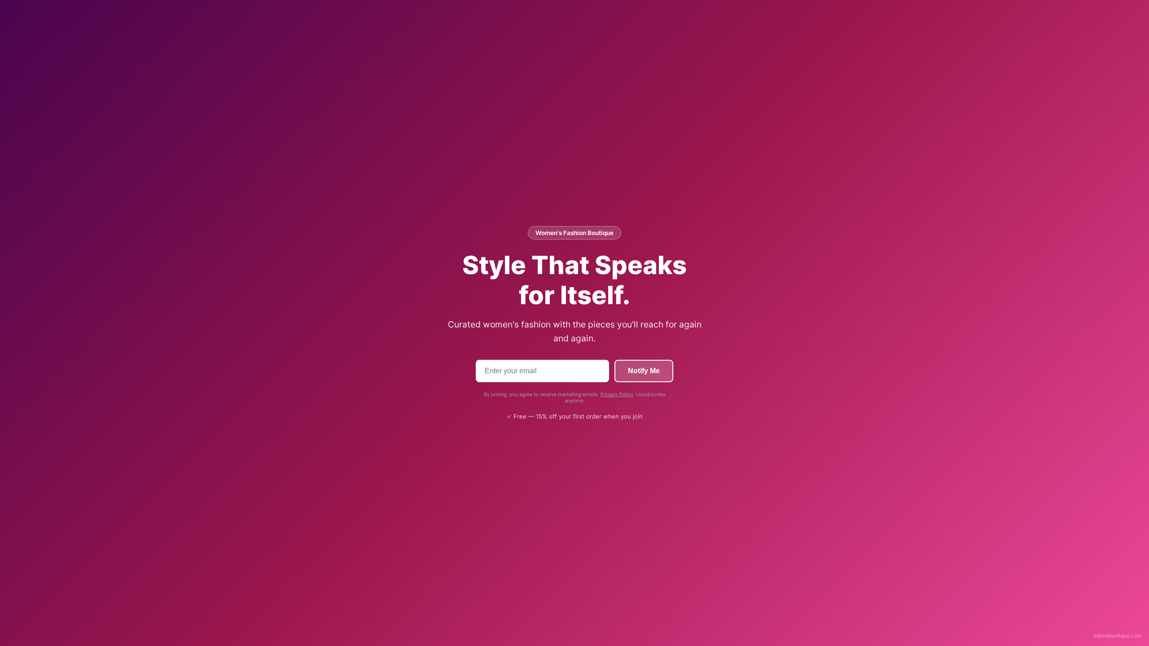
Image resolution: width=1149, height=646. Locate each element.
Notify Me (644, 371)
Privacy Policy (617, 394)
